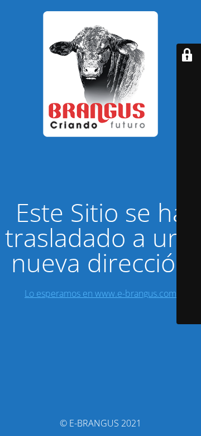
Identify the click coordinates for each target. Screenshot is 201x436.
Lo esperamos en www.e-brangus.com (100, 293)
